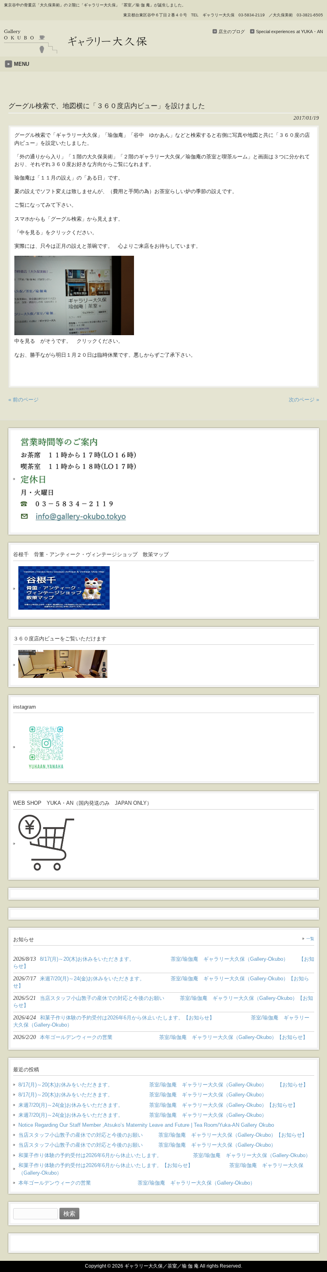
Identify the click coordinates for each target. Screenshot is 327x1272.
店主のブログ (232, 31)
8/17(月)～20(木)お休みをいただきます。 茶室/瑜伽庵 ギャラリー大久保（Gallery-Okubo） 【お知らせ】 (163, 1085)
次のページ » (304, 400)
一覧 (310, 938)
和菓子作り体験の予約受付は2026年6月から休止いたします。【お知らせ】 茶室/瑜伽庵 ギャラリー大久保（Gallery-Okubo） (160, 1169)
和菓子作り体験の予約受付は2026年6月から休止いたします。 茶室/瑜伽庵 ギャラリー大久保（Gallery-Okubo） (164, 1155)
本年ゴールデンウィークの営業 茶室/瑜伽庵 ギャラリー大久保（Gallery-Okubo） (136, 1183)
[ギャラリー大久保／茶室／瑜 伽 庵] (76, 50)
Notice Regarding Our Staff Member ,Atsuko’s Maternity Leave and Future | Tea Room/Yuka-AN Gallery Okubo (146, 1125)
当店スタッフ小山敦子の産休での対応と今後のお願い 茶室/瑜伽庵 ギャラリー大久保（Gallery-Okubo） (147, 1145)
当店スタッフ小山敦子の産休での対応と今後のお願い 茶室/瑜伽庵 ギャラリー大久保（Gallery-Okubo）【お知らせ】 (162, 1135)
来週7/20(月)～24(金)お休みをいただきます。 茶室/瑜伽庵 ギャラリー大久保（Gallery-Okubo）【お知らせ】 (158, 1105)
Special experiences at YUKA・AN (289, 31)
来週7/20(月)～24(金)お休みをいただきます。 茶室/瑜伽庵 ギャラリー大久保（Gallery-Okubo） (142, 1115)
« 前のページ (23, 400)
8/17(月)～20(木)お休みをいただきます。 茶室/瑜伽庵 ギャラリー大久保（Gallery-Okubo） (142, 1095)
